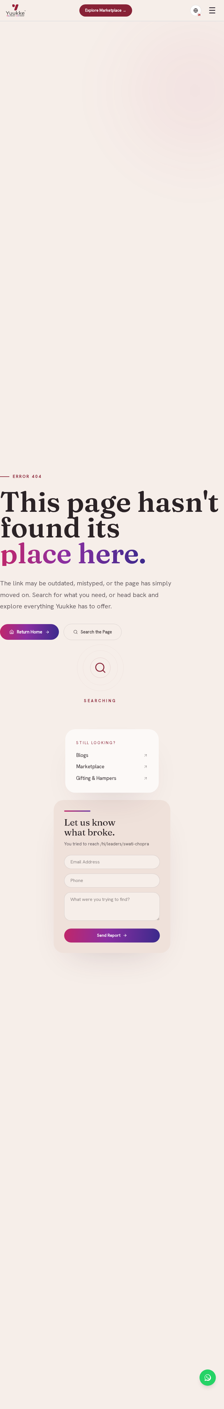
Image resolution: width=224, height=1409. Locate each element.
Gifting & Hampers (96, 778)
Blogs (82, 755)
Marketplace (90, 767)
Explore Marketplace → (105, 10)
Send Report (108, 936)
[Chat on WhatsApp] (208, 1377)
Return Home (29, 632)
